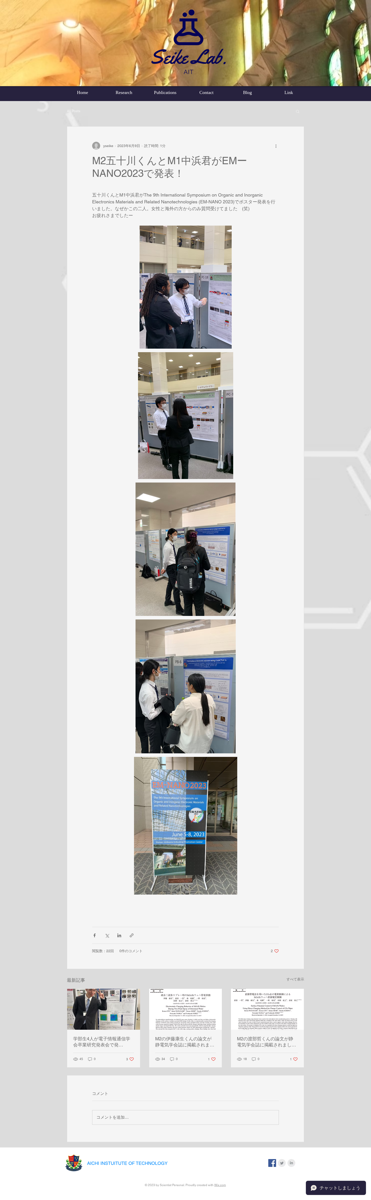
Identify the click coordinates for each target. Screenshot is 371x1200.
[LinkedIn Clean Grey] (291, 1163)
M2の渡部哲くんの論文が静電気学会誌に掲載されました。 (265, 1042)
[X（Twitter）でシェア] (106, 935)
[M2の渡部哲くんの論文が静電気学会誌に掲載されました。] (267, 1009)
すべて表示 (295, 979)
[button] (297, 111)
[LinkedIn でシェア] (119, 935)
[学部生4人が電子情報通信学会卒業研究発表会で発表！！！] (103, 1009)
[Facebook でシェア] (94, 935)
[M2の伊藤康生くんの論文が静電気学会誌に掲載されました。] (185, 1009)
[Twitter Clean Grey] (282, 1163)
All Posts (73, 111)
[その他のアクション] (276, 146)
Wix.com (220, 1185)
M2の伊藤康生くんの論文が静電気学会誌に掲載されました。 (184, 1042)
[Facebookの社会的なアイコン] (272, 1163)
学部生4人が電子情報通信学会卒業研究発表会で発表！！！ (101, 1042)
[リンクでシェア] (131, 935)
